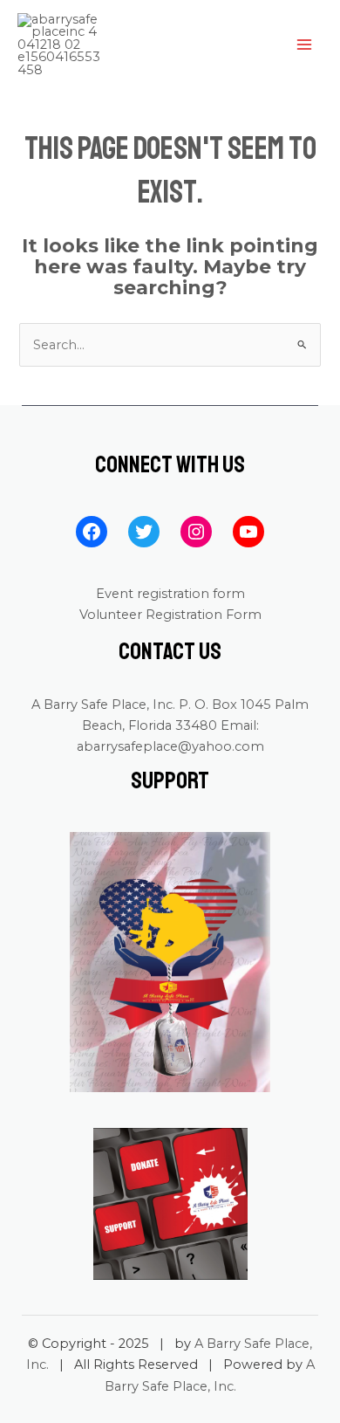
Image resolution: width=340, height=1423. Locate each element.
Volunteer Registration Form (170, 614)
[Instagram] (196, 531)
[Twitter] (144, 531)
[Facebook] (91, 531)
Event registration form (170, 594)
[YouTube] (248, 531)
